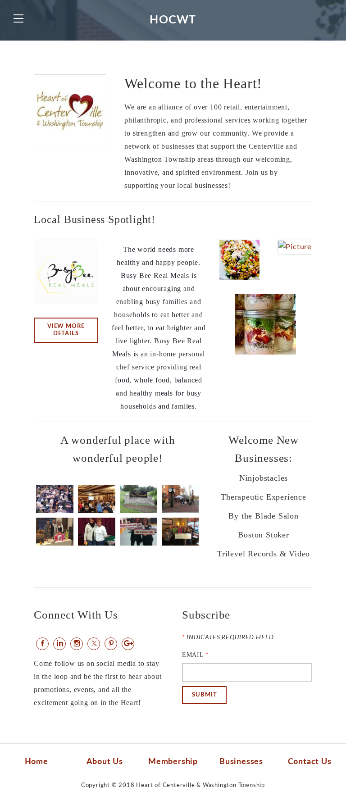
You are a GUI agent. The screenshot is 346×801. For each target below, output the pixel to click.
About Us (104, 762)
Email (195, 654)
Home (36, 762)
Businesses (241, 762)
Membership (173, 762)
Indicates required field (227, 637)
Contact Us (310, 762)
